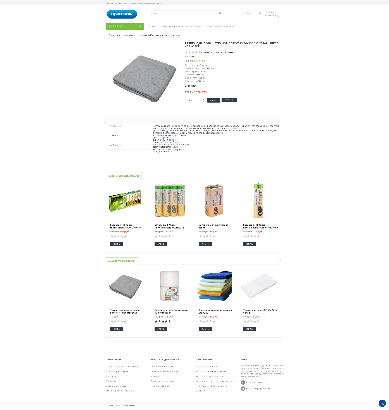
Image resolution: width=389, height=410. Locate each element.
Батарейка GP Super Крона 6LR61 (213, 226)
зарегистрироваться (153, 3)
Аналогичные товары (121, 260)
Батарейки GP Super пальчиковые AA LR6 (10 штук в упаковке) (260, 228)
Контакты (111, 376)
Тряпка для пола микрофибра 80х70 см (215, 311)
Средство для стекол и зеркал (190, 26)
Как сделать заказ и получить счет (215, 381)
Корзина (270, 12)
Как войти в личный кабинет (212, 371)
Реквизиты (112, 381)
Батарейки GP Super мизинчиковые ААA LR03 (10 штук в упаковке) (125, 228)
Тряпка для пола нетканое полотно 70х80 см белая (125, 311)
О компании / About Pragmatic (122, 366)
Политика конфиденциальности (213, 385)
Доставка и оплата (206, 366)
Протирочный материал (221, 26)
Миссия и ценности (116, 385)
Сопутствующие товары (123, 175)
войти (137, 3)
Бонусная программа (162, 381)
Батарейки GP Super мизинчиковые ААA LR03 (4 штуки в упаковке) (169, 228)
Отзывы (113, 135)
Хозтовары (165, 26)
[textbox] (178, 13)
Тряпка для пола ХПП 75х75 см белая (260, 311)
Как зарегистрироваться (209, 376)
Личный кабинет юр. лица (165, 371)
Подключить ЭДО (160, 385)
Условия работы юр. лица (120, 390)
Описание (115, 126)
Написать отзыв (224, 52)
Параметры (115, 144)
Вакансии (201, 390)
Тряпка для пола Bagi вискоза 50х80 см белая (171, 311)
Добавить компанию (162, 366)
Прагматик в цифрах (117, 371)
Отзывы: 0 (206, 52)
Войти (249, 13)
